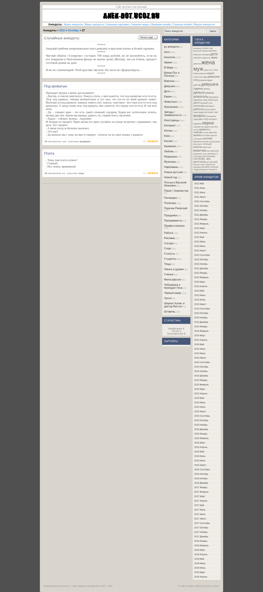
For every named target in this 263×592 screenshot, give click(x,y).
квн (211, 48)
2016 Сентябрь (202, 469)
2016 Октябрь (201, 474)
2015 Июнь (199, 402)
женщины (214, 97)
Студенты (170, 258)
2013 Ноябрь (201, 317)
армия (203, 129)
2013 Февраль (201, 277)
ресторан (206, 135)
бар (195, 164)
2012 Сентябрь (202, 255)
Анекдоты (212, 169)
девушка (209, 84)
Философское (172, 279)
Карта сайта (194, 586)
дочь (213, 109)
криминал (197, 154)
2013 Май (199, 291)
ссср (195, 156)
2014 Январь (200, 326)
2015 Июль (199, 407)
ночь (210, 70)
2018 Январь (200, 541)
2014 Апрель (200, 340)
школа (197, 146)
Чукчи (167, 298)
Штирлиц (169, 311)
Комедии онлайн (161, 24)
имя (208, 151)
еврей (210, 73)
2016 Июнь (199, 456)
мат (216, 112)
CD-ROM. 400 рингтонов (201, 160)
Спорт (168, 248)
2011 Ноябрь (200, 210)
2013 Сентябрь (202, 308)
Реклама (169, 238)
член (215, 70)
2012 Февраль (201, 224)
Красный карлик (200, 51)
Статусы (169, 253)
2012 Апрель (200, 232)
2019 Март (199, 572)
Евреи (168, 96)
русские (200, 164)
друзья (214, 135)
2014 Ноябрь (201, 371)
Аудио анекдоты (73, 24)
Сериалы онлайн (182, 24)
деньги (198, 92)
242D (206, 119)
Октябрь (73, 30)
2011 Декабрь (201, 215)
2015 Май (199, 398)
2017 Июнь (199, 510)
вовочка (199, 150)
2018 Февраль (201, 545)
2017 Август (200, 518)
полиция (207, 144)
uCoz (216, 586)
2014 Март (199, 335)
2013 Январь (200, 273)
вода (206, 70)
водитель (206, 58)
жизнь (207, 88)
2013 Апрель (200, 286)
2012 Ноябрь (201, 264)
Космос (168, 140)
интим (207, 138)
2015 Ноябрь (201, 425)
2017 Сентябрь (202, 523)
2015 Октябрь (201, 420)
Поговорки (170, 197)
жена (208, 62)
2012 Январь (200, 219)
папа (195, 73)
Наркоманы (171, 166)
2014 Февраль (201, 331)
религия (206, 167)
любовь (198, 132)
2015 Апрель (200, 393)
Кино (167, 135)
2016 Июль (199, 460)
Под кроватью (55, 86)
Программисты (173, 220)
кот (214, 164)
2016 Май (199, 451)
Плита (49, 153)
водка (201, 112)
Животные (170, 101)
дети (214, 54)
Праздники (170, 215)
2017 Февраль (201, 492)
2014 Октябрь (201, 367)
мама (214, 57)
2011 (62, 30)
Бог (209, 129)
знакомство (198, 127)
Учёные (169, 274)
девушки (214, 76)
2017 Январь (200, 487)
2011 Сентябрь (202, 201)
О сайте (183, 586)
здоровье (198, 119)
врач (209, 80)
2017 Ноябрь (201, 532)
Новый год (170, 177)
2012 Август (200, 250)
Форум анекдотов (204, 24)
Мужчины (170, 161)
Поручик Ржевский (175, 208)
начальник (198, 139)
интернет (209, 112)
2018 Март (199, 550)
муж (198, 69)
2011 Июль (199, 192)
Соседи (168, 243)
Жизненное (171, 106)
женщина (197, 48)
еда (205, 76)
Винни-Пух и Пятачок (171, 74)
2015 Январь (200, 380)
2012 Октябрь (201, 259)
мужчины (198, 100)
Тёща (167, 263)
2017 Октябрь (201, 527)
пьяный (204, 103)
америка (197, 167)
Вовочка (169, 80)
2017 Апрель (200, 501)
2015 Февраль (201, 384)
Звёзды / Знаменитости (172, 113)
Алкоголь (170, 57)
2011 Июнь (199, 188)
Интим (168, 130)
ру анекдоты (171, 46)
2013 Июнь (199, 295)
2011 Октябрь (201, 206)
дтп (207, 162)
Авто (167, 51)
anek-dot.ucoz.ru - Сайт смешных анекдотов (76, 586)
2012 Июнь (199, 241)
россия (213, 132)
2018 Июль (199, 568)
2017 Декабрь (201, 536)
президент (210, 106)
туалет (205, 48)
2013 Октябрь (201, 313)
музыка (207, 109)
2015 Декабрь (201, 429)
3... (217, 153)
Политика (170, 202)
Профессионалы (174, 225)
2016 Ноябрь (201, 478)
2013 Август (200, 304)
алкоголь (200, 96)
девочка (197, 64)
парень (198, 88)
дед (200, 156)
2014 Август (200, 358)
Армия (168, 62)
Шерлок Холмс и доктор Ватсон (174, 305)
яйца (205, 100)
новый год (206, 141)
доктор (197, 84)
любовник (211, 154)
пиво (195, 112)
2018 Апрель (200, 554)
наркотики (198, 77)
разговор (216, 141)
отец (196, 80)
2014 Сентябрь (202, 362)
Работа (168, 232)
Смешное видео (140, 24)
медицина (203, 169)
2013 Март (199, 282)
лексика (214, 167)
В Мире (168, 67)
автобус (197, 57)
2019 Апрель (200, 577)
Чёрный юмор (172, 292)
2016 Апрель (200, 447)
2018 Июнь (199, 563)
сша (204, 154)
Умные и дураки (174, 269)
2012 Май (199, 237)
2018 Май (199, 559)
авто (196, 102)
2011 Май (199, 183)
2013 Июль (199, 300)
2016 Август (200, 465)
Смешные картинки (117, 24)
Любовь (169, 151)
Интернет (170, 125)
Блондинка (211, 116)
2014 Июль (199, 353)
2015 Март (199, 389)
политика (199, 105)
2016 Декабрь (201, 483)
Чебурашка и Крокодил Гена (173, 286)
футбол (214, 127)
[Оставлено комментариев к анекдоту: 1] (144, 142)
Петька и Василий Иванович (175, 184)
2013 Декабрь (201, 322)
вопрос (199, 116)
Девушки (169, 86)
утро (210, 103)
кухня (196, 130)
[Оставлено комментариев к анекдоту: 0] (144, 173)
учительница (208, 156)
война (211, 100)
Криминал (170, 146)
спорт (206, 132)
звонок (203, 80)
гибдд (195, 169)
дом (216, 100)
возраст (213, 119)
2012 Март (199, 228)
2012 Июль (199, 246)
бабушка (197, 54)
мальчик (212, 51)
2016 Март (199, 442)
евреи (208, 122)
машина (197, 141)
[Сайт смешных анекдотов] (131, 20)
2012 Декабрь (201, 268)
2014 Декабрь (201, 375)
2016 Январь (200, 434)
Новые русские (173, 172)
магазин (215, 151)
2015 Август (200, 411)
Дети (167, 91)
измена (209, 92)
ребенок (202, 73)
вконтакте (197, 144)
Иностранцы (171, 120)
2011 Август (200, 197)
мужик (197, 135)
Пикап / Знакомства (176, 190)
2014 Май (199, 344)
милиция (206, 54)
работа (198, 109)
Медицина (170, 156)
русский (214, 162)
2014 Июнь (199, 349)
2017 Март (199, 496)
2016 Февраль (201, 438)
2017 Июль (199, 514)
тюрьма (208, 164)
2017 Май (199, 505)
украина (197, 123)
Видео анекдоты (94, 24)
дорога (207, 127)
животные (206, 147)
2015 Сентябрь (202, 416)
